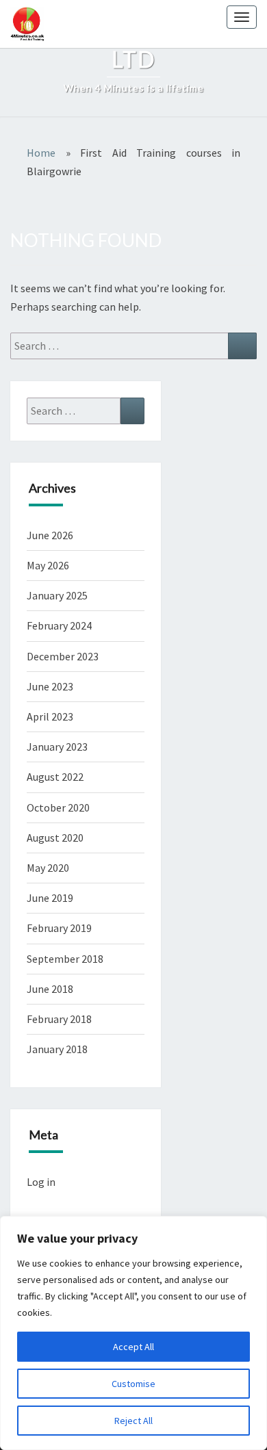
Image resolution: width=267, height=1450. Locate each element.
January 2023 (57, 746)
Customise (133, 1383)
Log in (41, 1182)
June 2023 (50, 686)
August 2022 (55, 777)
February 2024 (59, 625)
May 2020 (48, 868)
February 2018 (59, 1019)
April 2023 (50, 716)
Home (41, 152)
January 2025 (57, 595)
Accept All (133, 1347)
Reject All (133, 1420)
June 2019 (50, 898)
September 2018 (65, 959)
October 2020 (58, 807)
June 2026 (50, 535)
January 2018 (57, 1049)
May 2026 (48, 565)
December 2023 (63, 656)
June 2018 (50, 989)
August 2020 (55, 837)
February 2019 (59, 928)
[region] (133, 1333)
